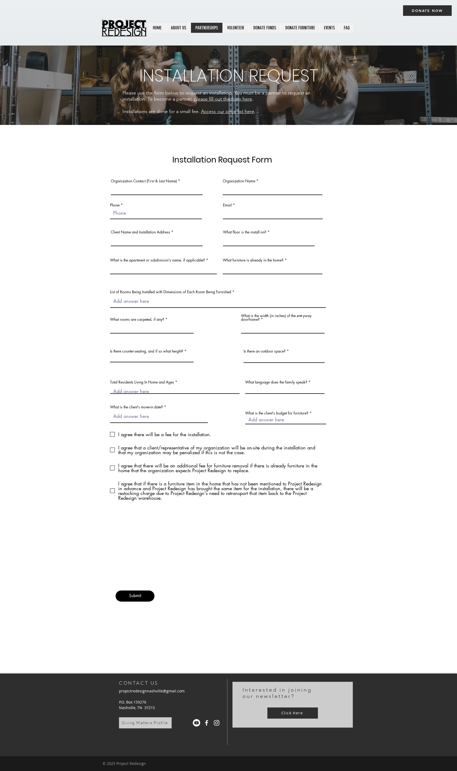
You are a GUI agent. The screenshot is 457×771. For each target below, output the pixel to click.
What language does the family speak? (276, 382)
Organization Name (239, 181)
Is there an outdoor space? (265, 351)
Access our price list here (227, 111)
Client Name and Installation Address (141, 232)
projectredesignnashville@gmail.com (152, 690)
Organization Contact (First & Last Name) (144, 181)
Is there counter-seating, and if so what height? (146, 351)
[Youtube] (196, 723)
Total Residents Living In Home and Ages (142, 382)
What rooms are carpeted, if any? (137, 319)
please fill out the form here (223, 99)
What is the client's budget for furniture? (276, 413)
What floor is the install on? (244, 232)
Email (227, 205)
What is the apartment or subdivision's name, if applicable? (157, 260)
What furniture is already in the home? (253, 260)
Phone (115, 205)
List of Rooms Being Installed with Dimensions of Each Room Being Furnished (170, 292)
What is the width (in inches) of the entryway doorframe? (276, 317)
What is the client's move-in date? (136, 407)
